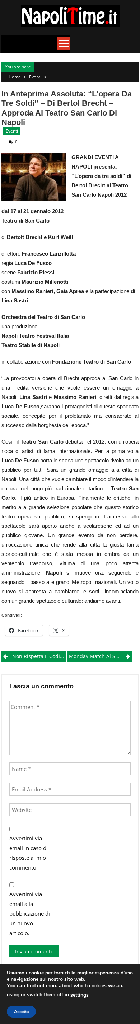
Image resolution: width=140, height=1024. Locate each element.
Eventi (35, 77)
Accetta (21, 1012)
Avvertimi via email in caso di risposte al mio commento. (28, 853)
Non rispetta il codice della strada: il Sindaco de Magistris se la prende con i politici (39, 656)
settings (79, 995)
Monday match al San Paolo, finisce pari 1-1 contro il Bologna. (100, 656)
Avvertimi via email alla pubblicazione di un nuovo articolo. (29, 913)
